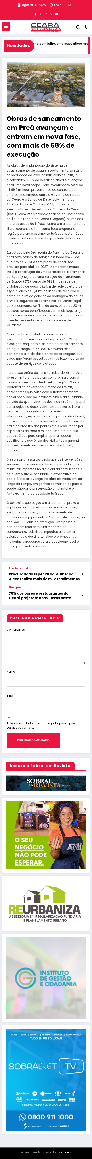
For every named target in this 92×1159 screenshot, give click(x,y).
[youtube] (57, 14)
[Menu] (6, 26)
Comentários (16, 629)
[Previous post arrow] (82, 574)
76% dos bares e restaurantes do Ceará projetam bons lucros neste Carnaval (40, 596)
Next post (16, 587)
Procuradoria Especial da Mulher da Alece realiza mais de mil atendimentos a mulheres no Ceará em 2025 (46, 577)
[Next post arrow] (82, 595)
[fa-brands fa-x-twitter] (41, 14)
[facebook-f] (35, 14)
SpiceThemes (64, 1152)
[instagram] (51, 14)
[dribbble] (46, 14)
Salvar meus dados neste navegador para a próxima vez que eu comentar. (44, 725)
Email (10, 696)
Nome (11, 671)
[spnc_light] (86, 28)
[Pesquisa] (78, 27)
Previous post (18, 568)
